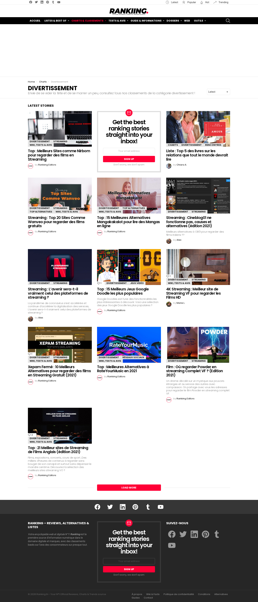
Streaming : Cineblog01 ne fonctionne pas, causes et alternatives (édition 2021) (189, 221)
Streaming (60, 141)
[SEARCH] (228, 20)
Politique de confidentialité (179, 594)
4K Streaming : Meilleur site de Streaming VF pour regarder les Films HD (193, 293)
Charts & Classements (87, 20)
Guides (136, 597)
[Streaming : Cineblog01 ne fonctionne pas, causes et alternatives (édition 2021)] (198, 196)
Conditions (204, 594)
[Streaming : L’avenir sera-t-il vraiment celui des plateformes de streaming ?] (60, 267)
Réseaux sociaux (133, 357)
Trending (223, 2)
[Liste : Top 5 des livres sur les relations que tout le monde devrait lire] (198, 129)
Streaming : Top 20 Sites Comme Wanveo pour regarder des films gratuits (56, 221)
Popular (191, 2)
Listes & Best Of (55, 20)
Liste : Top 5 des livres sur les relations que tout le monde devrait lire (197, 155)
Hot (207, 2)
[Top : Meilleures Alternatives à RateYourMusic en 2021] (129, 345)
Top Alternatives (41, 211)
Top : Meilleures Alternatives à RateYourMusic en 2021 (123, 369)
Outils (198, 20)
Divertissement (40, 141)
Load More (128, 487)
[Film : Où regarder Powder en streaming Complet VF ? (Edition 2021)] (198, 345)
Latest (174, 2)
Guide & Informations (146, 20)
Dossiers (173, 20)
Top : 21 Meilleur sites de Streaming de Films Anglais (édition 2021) (58, 450)
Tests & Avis (116, 20)
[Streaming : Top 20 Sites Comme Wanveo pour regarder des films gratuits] (60, 196)
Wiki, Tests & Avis (41, 145)
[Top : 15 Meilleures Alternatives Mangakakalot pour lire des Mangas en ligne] (129, 196)
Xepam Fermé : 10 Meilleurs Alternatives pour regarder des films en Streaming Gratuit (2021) (59, 371)
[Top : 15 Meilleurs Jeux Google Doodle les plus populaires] (129, 267)
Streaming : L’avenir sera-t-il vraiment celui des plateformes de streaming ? (58, 293)
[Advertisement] (129, 50)
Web (187, 20)
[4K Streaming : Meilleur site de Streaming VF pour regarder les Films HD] (198, 267)
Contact (148, 597)
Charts (173, 145)
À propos (137, 594)
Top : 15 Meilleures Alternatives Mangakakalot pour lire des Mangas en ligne (128, 221)
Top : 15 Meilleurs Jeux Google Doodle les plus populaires (123, 291)
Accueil (35, 20)
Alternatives (221, 594)
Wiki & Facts (153, 594)
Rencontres (213, 145)
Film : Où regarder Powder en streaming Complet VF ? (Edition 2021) (194, 371)
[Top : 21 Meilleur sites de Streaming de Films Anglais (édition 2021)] (60, 426)
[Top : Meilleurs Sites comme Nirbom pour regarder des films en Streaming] (60, 129)
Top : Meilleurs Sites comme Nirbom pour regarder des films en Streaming (59, 155)
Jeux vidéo (137, 283)
